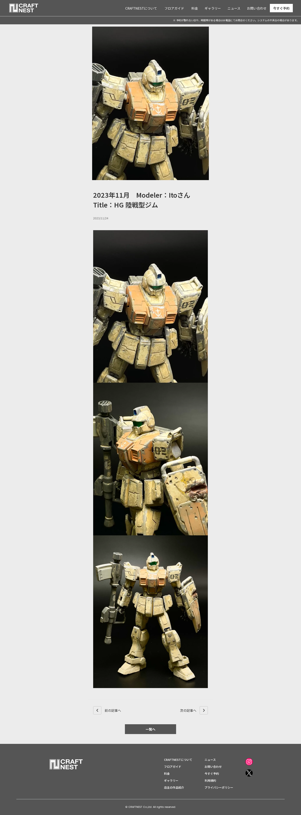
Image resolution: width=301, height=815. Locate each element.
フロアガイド (174, 8)
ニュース (233, 8)
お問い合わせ (257, 8)
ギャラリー (213, 8)
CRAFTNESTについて (141, 8)
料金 (194, 8)
